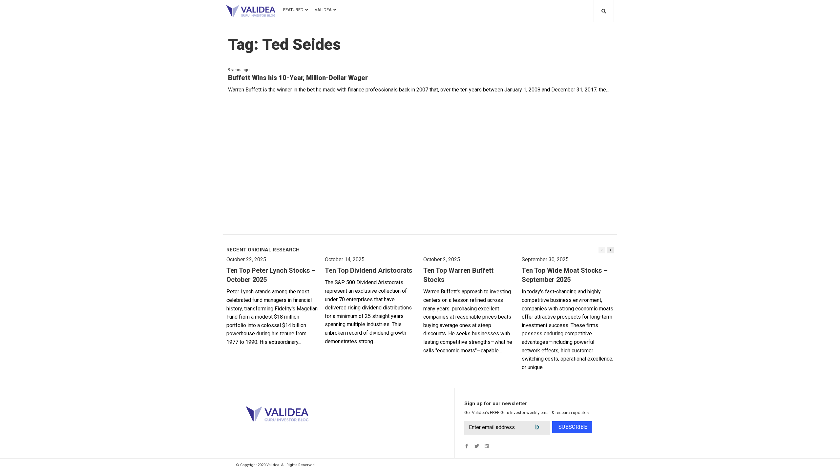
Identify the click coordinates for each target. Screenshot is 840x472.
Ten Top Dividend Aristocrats (368, 270)
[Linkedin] (486, 446)
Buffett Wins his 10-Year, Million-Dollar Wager (298, 78)
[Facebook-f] (466, 446)
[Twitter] (476, 446)
